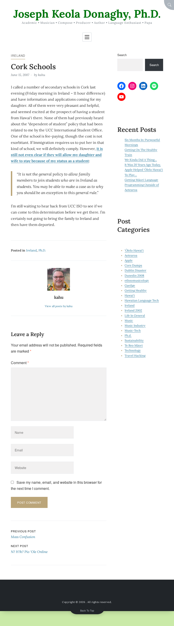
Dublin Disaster (135, 270)
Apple (129, 260)
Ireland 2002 (133, 310)
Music (129, 320)
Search (122, 55)
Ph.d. (42, 250)
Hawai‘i (130, 295)
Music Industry (135, 325)
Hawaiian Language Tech (142, 300)
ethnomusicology (137, 280)
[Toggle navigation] (87, 37)
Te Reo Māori (134, 345)
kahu (41, 75)
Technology (133, 350)
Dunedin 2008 (134, 275)
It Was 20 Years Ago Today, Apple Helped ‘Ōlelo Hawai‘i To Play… (144, 170)
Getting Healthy (136, 290)
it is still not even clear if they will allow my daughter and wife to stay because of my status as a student (57, 154)
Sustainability (134, 340)
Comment (20, 362)
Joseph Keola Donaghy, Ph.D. (87, 14)
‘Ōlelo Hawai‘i (134, 250)
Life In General (135, 316)
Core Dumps (133, 265)
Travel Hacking (135, 356)
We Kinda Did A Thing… (141, 160)
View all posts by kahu (58, 306)
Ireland (18, 55)
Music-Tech (133, 330)
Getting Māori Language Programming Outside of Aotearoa (142, 185)
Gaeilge (130, 285)
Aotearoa (131, 255)
